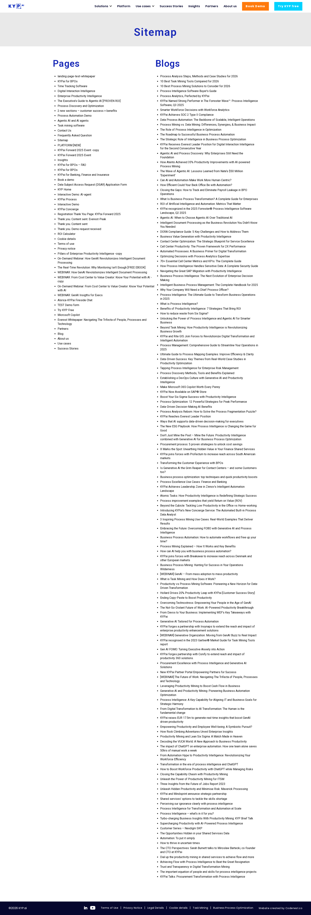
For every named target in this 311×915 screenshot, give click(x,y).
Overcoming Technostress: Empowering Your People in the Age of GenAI (205, 602)
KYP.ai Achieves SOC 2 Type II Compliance (187, 114)
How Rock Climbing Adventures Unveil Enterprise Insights (196, 731)
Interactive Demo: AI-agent (74, 194)
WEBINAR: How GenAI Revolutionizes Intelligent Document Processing (102, 272)
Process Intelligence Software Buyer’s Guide (188, 91)
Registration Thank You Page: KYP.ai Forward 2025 (89, 214)
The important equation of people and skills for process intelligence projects (208, 871)
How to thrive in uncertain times (180, 843)
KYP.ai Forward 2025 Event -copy (78, 150)
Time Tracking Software (72, 86)
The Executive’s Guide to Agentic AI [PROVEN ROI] (89, 101)
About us (230, 6)
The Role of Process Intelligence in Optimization (190, 129)
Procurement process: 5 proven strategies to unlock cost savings (201, 444)
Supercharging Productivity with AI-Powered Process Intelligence (201, 823)
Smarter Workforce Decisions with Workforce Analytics (194, 110)
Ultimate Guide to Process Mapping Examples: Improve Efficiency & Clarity (207, 354)
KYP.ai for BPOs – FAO (72, 165)
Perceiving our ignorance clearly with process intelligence (196, 803)
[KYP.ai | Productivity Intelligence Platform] (16, 6)
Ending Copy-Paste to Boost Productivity (186, 597)
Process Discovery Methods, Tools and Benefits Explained (197, 373)
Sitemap (63, 140)
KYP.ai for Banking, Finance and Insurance (83, 174)
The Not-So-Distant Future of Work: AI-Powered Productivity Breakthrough (207, 607)
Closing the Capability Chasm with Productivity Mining (194, 774)
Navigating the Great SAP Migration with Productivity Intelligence (201, 271)
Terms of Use (109, 907)
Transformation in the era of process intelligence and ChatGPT (199, 764)
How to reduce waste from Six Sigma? (184, 313)
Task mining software (71, 125)
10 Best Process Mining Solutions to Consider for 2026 (195, 86)
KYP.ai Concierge (68, 209)
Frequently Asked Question (75, 135)
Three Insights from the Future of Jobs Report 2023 (192, 784)
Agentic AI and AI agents (73, 120)
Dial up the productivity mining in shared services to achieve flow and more (207, 857)
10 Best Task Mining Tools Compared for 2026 (190, 81)
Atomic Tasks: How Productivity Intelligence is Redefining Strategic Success (208, 495)
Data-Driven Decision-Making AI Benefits (186, 406)
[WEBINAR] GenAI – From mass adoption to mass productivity (199, 574)
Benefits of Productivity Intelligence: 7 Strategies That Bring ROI (200, 308)
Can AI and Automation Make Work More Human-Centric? (195, 180)
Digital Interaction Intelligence (76, 91)
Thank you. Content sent (72, 224)
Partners (211, 6)
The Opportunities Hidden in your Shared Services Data (194, 833)
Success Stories (171, 6)
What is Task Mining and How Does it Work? (188, 579)
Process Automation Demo (75, 115)
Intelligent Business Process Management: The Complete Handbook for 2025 (209, 285)
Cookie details (67, 239)
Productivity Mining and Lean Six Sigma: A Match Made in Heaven (201, 736)
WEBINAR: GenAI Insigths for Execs (80, 295)
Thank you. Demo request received (79, 229)
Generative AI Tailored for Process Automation (189, 621)
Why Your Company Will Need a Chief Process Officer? (194, 289)
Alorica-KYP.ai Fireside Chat (75, 300)
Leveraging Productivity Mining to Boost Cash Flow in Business (200, 686)
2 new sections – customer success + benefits (87, 110)
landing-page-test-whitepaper (76, 76)
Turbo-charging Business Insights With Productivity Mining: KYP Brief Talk (206, 818)
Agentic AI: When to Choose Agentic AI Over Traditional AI (196, 217)
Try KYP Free (66, 310)
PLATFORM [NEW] (69, 145)
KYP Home (64, 189)
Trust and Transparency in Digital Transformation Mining (195, 866)
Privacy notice (66, 248)
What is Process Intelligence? (179, 303)
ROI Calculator (66, 234)
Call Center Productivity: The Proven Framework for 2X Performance (203, 246)
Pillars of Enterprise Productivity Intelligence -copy (90, 253)
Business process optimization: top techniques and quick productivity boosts (208, 477)
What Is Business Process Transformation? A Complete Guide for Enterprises (209, 199)
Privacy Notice (132, 907)
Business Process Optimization (233, 907)
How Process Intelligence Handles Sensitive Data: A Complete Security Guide (209, 266)
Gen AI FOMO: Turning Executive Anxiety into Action (192, 649)
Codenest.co (293, 908)
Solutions (101, 6)
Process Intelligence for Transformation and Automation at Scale (200, 808)
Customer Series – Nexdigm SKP (181, 828)
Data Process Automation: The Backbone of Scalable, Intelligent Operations (207, 119)
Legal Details (155, 907)
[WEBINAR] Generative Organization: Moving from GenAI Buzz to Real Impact (208, 635)
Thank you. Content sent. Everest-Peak (82, 219)
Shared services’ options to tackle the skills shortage (193, 799)
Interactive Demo (68, 204)
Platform (123, 6)
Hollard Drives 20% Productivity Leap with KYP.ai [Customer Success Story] (207, 593)
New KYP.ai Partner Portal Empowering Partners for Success (198, 672)
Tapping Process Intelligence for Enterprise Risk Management (199, 368)
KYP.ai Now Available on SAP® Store (183, 392)
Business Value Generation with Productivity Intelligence (196, 236)
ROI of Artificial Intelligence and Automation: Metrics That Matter (200, 204)
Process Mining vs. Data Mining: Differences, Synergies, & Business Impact (208, 124)
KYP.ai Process (67, 199)
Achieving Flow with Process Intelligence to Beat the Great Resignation (205, 862)
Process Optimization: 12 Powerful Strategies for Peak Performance (204, 401)
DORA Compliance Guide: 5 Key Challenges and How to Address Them (204, 231)
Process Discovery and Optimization (81, 106)
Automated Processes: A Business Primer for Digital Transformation (203, 251)
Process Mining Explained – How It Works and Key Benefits (198, 546)
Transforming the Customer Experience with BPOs (191, 463)
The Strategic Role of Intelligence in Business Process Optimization (203, 139)
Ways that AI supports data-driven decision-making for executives (202, 421)
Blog (60, 333)
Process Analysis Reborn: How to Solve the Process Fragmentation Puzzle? (208, 411)
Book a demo (66, 179)
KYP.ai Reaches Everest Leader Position (185, 416)
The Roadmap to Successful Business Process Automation (197, 134)
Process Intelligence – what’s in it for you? (187, 813)
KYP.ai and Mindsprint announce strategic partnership (193, 794)
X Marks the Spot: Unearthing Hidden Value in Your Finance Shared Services (208, 449)
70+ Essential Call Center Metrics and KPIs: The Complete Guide (200, 261)
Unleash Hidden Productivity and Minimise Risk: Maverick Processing (204, 789)
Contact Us (64, 130)
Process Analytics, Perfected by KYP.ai (184, 96)
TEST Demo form (68, 305)
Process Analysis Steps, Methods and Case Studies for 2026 (199, 76)
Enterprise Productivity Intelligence (80, 96)
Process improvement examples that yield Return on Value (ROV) (201, 500)
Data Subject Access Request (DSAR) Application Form (92, 184)
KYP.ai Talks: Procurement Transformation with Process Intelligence (202, 876)
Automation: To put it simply (177, 838)
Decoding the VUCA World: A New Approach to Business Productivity (203, 741)
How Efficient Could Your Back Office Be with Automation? (196, 185)
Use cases (143, 6)
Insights (194, 6)
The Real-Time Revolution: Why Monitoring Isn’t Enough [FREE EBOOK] (101, 267)
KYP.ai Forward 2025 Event (74, 155)
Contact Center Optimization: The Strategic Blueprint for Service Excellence (207, 241)
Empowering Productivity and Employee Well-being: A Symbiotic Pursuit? (206, 726)
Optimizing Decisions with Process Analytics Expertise (195, 256)
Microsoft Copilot (69, 315)
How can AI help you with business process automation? (195, 551)
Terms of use (66, 243)
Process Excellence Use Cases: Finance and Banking (193, 482)
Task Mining (200, 907)
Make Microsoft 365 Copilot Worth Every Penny (190, 387)
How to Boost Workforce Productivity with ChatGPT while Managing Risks (206, 769)
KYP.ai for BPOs (68, 81)
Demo (255, 6)
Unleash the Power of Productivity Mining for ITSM (192, 779)
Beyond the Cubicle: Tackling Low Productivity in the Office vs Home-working (208, 505)
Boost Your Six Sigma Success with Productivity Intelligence (198, 397)
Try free (288, 6)
